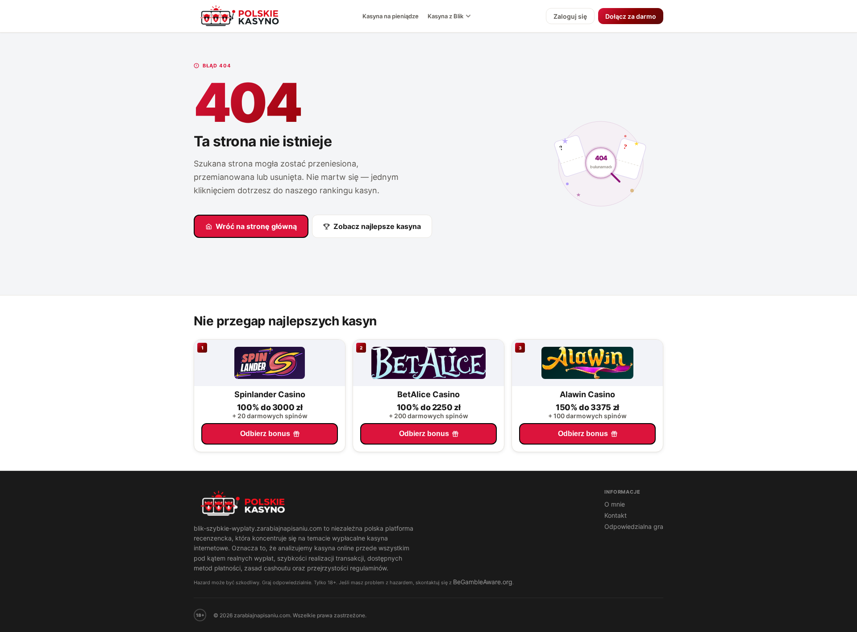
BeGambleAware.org (482, 582)
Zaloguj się (570, 16)
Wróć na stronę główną (256, 226)
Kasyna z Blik (445, 16)
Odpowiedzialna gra (633, 526)
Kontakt (615, 515)
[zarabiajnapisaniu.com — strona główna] (390, 504)
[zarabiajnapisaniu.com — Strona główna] (240, 16)
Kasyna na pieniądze (390, 16)
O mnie (614, 504)
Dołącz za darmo (630, 16)
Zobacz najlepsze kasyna (377, 226)
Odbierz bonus (265, 433)
